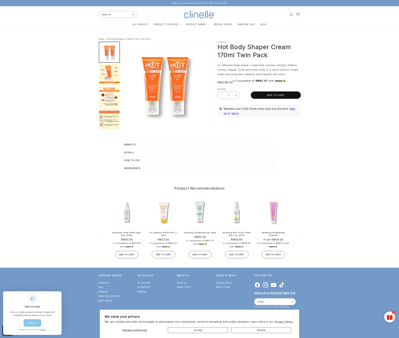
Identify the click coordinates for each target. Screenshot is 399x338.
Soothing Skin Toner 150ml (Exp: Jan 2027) (237, 233)
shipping (103, 291)
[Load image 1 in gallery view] (109, 52)
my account (143, 282)
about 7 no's (184, 287)
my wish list (143, 287)
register (141, 291)
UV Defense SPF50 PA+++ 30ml (163, 233)
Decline (261, 330)
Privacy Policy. (284, 321)
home (101, 39)
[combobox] (117, 14)
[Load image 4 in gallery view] (109, 119)
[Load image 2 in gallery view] (109, 74)
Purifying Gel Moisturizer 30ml (200, 232)
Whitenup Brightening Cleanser (273, 233)
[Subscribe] (292, 301)
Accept (198, 330)
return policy (105, 300)
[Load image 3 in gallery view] (109, 96)
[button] (167, 24)
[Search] (133, 14)
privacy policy (224, 282)
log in (235, 113)
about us (181, 282)
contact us (104, 282)
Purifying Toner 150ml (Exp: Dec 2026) (126, 233)
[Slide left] (97, 233)
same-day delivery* (109, 296)
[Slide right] (302, 233)
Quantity (221, 89)
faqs (100, 287)
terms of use (223, 287)
